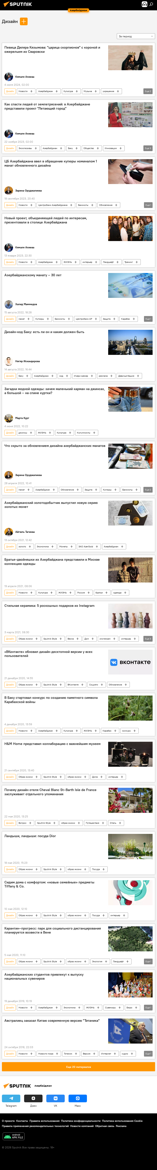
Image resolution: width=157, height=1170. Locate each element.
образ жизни (74, 776)
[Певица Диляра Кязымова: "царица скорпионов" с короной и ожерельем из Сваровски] (130, 57)
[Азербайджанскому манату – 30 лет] (130, 285)
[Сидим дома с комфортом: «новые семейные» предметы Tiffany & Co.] (130, 892)
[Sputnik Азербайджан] (19, 7)
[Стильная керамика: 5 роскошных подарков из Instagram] (130, 616)
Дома (95, 776)
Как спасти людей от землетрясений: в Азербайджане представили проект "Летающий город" (47, 106)
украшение (108, 91)
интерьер (87, 262)
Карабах (125, 318)
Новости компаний (82, 1126)
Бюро (129, 1007)
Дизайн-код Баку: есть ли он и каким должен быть (44, 332)
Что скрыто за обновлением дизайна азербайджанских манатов (54, 446)
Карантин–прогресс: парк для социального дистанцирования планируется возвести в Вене (52, 930)
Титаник (68, 1053)
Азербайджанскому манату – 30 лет (32, 275)
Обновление (105, 205)
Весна (71, 638)
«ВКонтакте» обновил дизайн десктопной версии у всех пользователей (48, 654)
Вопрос (22, 822)
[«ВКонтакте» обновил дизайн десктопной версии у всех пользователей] (130, 662)
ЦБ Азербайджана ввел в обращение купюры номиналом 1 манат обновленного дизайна (50, 163)
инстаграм (105, 638)
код (61, 375)
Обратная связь (104, 1126)
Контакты (22, 1121)
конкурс (126, 730)
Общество (88, 148)
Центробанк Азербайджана (52, 205)
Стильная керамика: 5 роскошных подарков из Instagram (49, 606)
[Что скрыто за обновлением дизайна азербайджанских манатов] (130, 456)
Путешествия (92, 822)
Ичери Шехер (81, 375)
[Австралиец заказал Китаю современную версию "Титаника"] (130, 1031)
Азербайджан (45, 91)
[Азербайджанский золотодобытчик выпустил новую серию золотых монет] (130, 513)
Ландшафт (108, 262)
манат (22, 318)
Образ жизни (26, 638)
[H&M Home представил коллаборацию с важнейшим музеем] (130, 754)
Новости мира (45, 1053)
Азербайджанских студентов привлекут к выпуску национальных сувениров (43, 976)
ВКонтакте (73, 684)
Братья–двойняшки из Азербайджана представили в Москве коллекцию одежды (52, 561)
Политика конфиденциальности (81, 1121)
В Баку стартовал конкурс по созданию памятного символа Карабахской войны (51, 700)
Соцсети (93, 684)
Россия (81, 592)
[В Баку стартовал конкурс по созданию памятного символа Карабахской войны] (130, 708)
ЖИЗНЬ (68, 262)
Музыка (88, 91)
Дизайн (10, 21)
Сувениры (110, 1007)
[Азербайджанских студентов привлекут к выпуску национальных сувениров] (130, 984)
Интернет (106, 1053)
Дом (86, 638)
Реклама (121, 1126)
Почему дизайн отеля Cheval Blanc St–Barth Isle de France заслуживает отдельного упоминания (50, 792)
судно (125, 1053)
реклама (103, 375)
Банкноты (83, 205)
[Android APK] (14, 1137)
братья (99, 592)
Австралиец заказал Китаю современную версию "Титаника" (52, 1020)
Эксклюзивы (25, 148)
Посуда (96, 869)
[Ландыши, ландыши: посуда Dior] (130, 846)
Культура (68, 91)
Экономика (43, 546)
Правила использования (44, 1121)
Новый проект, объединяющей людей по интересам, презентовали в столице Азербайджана (45, 220)
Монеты (63, 546)
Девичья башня (126, 375)
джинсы (23, 432)
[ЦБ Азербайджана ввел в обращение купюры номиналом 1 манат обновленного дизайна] (130, 171)
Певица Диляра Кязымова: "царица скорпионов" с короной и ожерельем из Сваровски (52, 49)
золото (22, 546)
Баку (70, 148)
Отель (113, 822)
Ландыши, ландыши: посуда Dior (30, 836)
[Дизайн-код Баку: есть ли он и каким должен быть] (130, 342)
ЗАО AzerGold (85, 546)
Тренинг (128, 262)
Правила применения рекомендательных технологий (35, 1126)
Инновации (111, 148)
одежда (117, 592)
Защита (106, 318)
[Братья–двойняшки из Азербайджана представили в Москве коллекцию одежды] (130, 569)
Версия (86, 1053)
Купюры (39, 318)
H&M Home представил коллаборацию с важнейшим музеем (52, 744)
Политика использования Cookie (122, 1121)
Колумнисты (83, 432)
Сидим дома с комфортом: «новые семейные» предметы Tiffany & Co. (49, 884)
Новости (23, 91)
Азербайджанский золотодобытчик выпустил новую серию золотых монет (51, 505)
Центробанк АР (84, 318)
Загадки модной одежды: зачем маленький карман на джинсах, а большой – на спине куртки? (54, 391)
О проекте (8, 1121)
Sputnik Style (50, 638)
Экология (97, 961)
